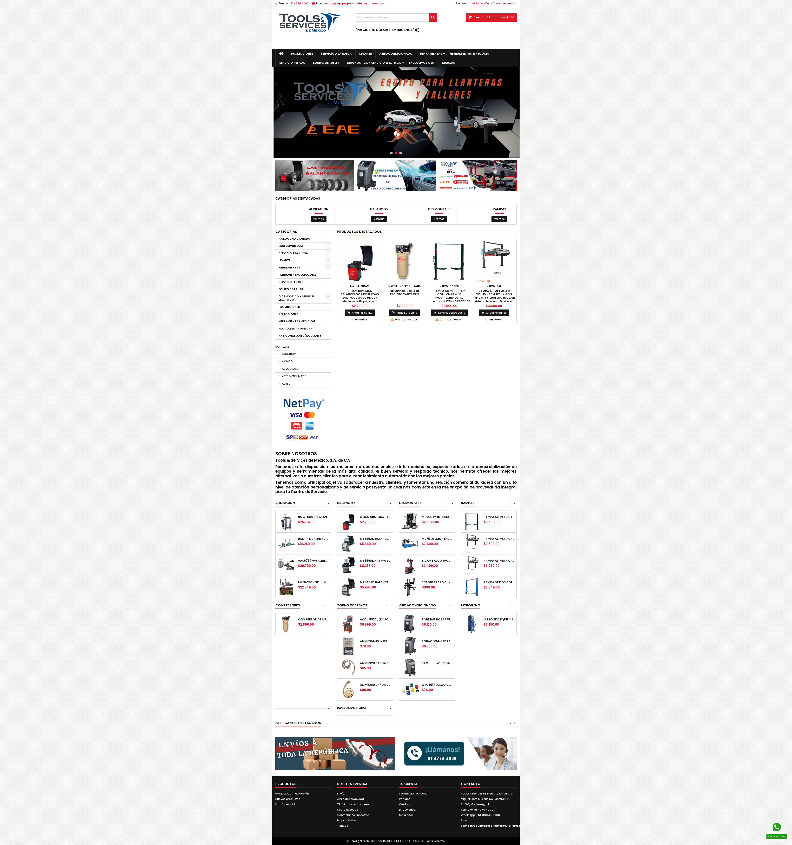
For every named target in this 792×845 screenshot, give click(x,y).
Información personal (413, 794)
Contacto (470, 783)
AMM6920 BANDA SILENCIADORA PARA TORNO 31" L (375, 663)
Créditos (405, 804)
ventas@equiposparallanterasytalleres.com (354, 3)
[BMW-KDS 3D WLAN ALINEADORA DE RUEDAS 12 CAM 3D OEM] (286, 521)
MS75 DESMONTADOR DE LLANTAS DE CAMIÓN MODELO (437, 538)
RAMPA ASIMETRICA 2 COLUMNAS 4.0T (449, 292)
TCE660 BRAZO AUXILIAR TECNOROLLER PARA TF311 (437, 582)
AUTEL (285, 384)
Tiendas (342, 826)
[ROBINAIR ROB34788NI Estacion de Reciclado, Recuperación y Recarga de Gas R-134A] (410, 624)
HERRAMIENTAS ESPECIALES (469, 54)
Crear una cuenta (504, 3)
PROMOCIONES (302, 54)
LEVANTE (365, 54)
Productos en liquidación (292, 794)
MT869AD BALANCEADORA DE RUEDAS (375, 538)
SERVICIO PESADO (292, 63)
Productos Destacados (359, 231)
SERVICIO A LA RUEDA (336, 54)
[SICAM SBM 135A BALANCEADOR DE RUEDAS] (348, 521)
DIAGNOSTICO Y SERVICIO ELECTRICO (374, 63)
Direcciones (407, 810)
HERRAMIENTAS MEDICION (297, 321)
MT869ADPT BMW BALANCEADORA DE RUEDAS (375, 560)
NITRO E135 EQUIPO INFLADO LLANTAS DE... (499, 619)
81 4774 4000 (299, 3)
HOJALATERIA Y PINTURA (295, 329)
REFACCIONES (288, 314)
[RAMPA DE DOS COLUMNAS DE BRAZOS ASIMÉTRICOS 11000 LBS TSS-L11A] (472, 587)
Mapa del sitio (346, 820)
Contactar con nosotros (353, 815)
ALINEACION (318, 209)
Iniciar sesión (480, 3)
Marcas (282, 346)
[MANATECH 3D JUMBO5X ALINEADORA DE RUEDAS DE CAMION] (286, 587)
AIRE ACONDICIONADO (395, 54)
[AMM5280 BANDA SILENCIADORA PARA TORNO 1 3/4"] (348, 689)
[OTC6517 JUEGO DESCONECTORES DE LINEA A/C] (410, 689)
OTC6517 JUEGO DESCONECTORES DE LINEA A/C (437, 684)
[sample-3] (396, 112)
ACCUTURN (289, 354)
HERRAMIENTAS (431, 54)
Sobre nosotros (347, 810)
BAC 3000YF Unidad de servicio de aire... (437, 663)
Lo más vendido (286, 804)
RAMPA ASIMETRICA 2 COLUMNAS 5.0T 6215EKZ (499, 560)
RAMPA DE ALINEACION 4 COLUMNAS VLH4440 (313, 538)
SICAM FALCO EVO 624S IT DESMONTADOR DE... (437, 560)
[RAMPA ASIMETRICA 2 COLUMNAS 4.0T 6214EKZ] (472, 543)
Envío (340, 794)
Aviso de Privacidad (350, 799)
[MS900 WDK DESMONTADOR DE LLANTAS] (410, 521)
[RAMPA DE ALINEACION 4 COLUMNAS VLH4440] (286, 543)
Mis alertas (406, 815)
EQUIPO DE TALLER (326, 63)
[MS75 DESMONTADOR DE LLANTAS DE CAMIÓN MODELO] (410, 543)
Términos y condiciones (353, 804)
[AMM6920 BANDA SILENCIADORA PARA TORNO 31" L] (348, 668)
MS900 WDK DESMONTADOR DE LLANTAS (437, 517)
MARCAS (448, 63)
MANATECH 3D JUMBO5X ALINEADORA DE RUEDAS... (313, 582)
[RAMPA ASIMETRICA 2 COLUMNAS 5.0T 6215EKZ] (472, 565)
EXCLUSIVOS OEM (422, 63)
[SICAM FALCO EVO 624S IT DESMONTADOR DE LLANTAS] (410, 565)
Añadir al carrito (359, 312)
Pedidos (404, 799)
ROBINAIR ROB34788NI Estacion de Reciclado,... (437, 619)
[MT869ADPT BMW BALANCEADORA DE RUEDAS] (348, 565)
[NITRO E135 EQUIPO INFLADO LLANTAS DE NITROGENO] (472, 624)
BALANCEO (379, 209)
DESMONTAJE (439, 209)
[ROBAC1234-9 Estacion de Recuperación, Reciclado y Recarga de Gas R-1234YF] (410, 646)
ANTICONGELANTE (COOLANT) (300, 336)
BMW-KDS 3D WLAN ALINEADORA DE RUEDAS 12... (313, 517)
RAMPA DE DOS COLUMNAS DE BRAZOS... (499, 582)
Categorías (286, 231)
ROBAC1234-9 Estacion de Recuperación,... (437, 641)
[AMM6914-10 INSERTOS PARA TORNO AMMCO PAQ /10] (348, 646)
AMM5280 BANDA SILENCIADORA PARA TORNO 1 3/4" (375, 684)
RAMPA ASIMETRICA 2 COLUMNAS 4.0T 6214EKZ (494, 292)
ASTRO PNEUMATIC (293, 376)
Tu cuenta (408, 783)
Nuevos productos (287, 799)
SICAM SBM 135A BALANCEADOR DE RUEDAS (360, 292)
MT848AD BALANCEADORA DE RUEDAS (375, 582)
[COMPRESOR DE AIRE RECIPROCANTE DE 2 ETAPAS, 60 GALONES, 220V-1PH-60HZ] (286, 624)
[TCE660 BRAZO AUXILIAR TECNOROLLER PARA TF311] (410, 587)
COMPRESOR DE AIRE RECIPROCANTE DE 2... (313, 619)
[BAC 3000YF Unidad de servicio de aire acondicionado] (410, 668)
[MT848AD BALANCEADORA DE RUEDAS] (348, 587)
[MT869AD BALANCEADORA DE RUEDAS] (348, 543)
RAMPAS (499, 209)
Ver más (318, 219)
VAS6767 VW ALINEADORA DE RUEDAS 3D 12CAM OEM (313, 560)
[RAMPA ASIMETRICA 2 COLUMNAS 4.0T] (472, 521)
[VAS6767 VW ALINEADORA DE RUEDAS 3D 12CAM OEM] (286, 565)
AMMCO (287, 361)
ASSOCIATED (290, 369)
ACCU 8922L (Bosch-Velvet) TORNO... (375, 619)
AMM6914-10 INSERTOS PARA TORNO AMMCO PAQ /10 (375, 641)
